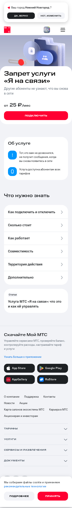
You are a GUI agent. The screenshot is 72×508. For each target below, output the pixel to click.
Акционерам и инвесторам (21, 416)
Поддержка (31, 397)
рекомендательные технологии (25, 486)
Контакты (49, 397)
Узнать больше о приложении (22, 357)
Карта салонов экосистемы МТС (24, 410)
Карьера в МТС (58, 410)
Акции (23, 403)
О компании (11, 397)
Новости (9, 403)
